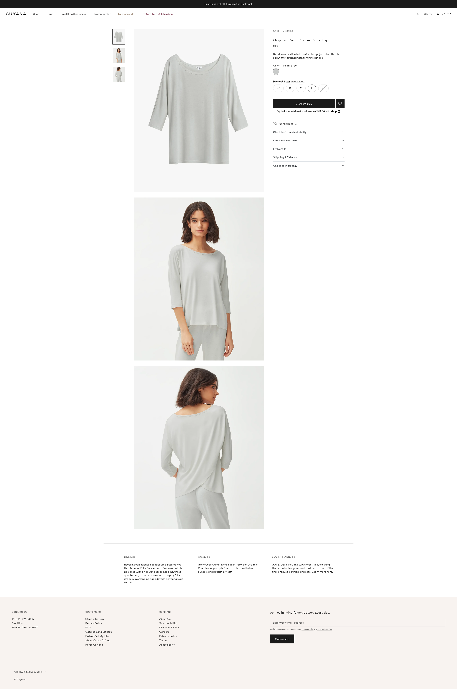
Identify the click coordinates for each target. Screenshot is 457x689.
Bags (50, 13)
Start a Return (94, 618)
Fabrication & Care (285, 140)
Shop (36, 13)
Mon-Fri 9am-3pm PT (25, 627)
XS (278, 88)
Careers (164, 631)
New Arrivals (126, 13)
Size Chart (298, 81)
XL (323, 88)
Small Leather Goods (73, 13)
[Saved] (443, 14)
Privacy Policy (168, 636)
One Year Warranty (285, 165)
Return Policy (93, 623)
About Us (164, 618)
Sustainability (168, 623)
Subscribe (282, 639)
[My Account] (438, 14)
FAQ (88, 627)
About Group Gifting (97, 640)
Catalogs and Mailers (98, 631)
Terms (163, 640)
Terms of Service (324, 629)
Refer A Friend (94, 644)
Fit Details (279, 148)
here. (330, 571)
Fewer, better (102, 13)
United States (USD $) (28, 671)
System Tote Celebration (157, 13)
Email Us (17, 623)
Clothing (288, 30)
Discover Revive (169, 627)
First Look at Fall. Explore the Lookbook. (228, 3)
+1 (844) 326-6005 (23, 618)
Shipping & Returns (285, 157)
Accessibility (167, 644)
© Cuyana (20, 679)
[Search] (418, 14)
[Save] (340, 103)
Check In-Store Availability (290, 131)
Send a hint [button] (286, 123)
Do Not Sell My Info (97, 636)
